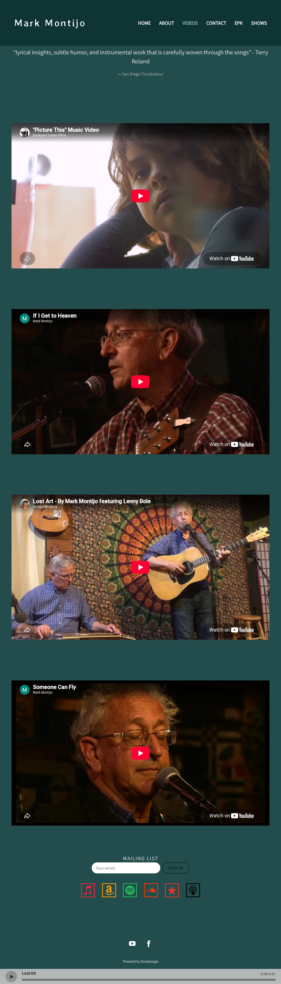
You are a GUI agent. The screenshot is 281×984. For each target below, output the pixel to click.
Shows (259, 23)
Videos (190, 23)
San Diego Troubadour (142, 74)
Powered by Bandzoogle (140, 961)
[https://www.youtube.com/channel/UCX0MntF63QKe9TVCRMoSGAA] (132, 943)
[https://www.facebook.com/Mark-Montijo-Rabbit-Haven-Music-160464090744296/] (148, 943)
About (166, 23)
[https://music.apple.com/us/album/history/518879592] (88, 891)
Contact (216, 23)
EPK (239, 23)
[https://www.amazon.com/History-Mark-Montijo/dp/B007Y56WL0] (109, 891)
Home (144, 23)
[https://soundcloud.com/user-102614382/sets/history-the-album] (151, 891)
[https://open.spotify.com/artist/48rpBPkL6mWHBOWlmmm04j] (130, 891)
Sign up (176, 867)
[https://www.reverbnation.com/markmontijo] (172, 891)
